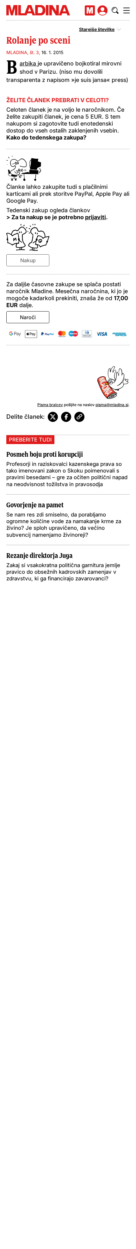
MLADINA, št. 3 (22, 52)
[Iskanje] (115, 10)
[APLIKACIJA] (90, 10)
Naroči (28, 317)
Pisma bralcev (50, 404)
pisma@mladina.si (112, 404)
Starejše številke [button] (96, 29)
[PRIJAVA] (102, 10)
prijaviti (95, 217)
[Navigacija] (126, 10)
